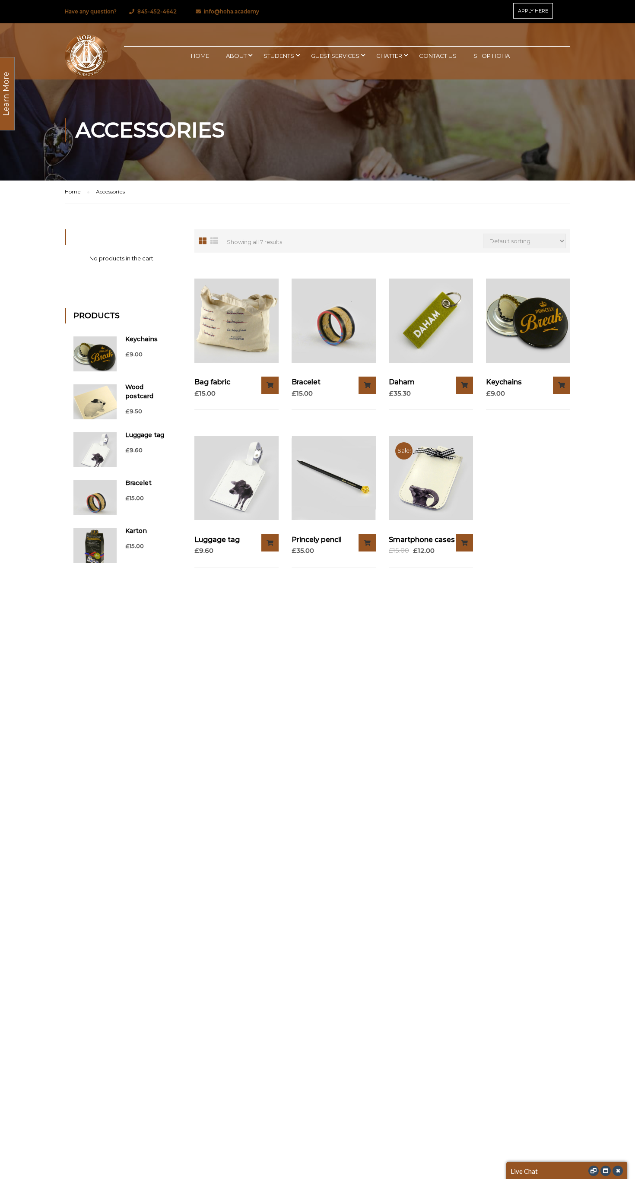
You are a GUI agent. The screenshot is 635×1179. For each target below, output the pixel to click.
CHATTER (389, 55)
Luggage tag (217, 540)
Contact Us (438, 55)
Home (73, 191)
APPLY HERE (533, 11)
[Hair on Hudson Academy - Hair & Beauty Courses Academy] (86, 55)
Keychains (504, 382)
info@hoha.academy (231, 11)
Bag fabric (212, 382)
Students (279, 55)
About (236, 55)
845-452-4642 (157, 11)
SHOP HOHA (491, 55)
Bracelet (306, 382)
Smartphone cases (422, 540)
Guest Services (335, 55)
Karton (136, 531)
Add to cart (270, 385)
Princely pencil (317, 540)
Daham (402, 382)
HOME (200, 55)
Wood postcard (139, 391)
